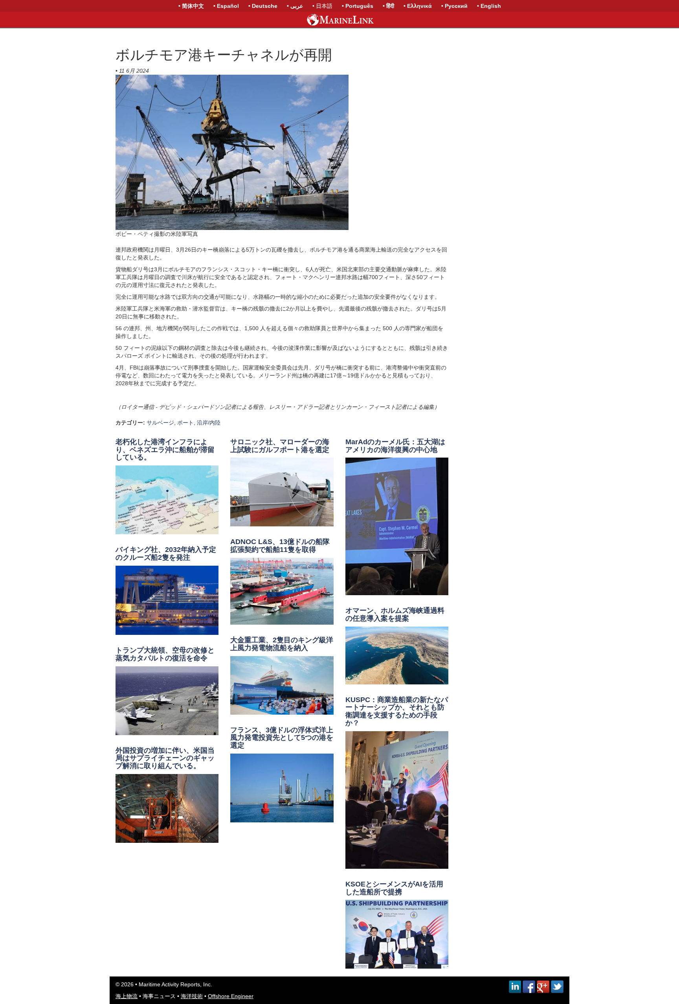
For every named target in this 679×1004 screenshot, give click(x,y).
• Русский (454, 6)
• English (489, 6)
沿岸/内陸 (208, 422)
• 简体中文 (191, 6)
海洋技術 (192, 996)
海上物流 (127, 996)
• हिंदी (388, 6)
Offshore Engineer (230, 996)
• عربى (295, 6)
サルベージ (160, 422)
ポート (185, 422)
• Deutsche (262, 6)
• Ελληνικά (418, 6)
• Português (357, 6)
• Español (226, 6)
